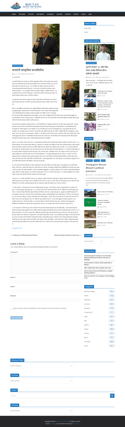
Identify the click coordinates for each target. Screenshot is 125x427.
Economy (50, 14)
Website (13, 296)
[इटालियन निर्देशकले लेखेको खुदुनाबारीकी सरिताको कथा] (90, 117)
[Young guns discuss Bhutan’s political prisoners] (99, 150)
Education (89, 160)
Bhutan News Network (28, 74)
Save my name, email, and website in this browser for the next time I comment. (39, 308)
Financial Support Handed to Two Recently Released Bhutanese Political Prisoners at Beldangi (97, 257)
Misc (90, 14)
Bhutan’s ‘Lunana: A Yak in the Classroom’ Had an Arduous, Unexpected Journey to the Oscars (105, 104)
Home (14, 14)
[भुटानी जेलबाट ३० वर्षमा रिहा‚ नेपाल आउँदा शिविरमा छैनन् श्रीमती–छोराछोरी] (99, 52)
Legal (85, 316)
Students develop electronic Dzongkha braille (104, 202)
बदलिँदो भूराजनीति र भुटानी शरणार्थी (104, 125)
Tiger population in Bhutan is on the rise (104, 213)
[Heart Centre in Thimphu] (90, 193)
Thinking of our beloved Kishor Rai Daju (105, 92)
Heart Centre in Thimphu (105, 192)
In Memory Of (88, 312)
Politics (31, 14)
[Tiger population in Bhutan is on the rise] (90, 214)
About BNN (87, 28)
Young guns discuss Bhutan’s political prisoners (96, 168)
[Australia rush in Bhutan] (90, 224)
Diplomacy (40, 14)
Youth (83, 14)
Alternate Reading (17, 65)
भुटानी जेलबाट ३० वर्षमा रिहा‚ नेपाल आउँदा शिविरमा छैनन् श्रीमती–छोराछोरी (97, 70)
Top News (22, 14)
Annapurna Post (17, 228)
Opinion (68, 14)
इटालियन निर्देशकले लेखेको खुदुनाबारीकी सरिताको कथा (104, 115)
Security (86, 333)
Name (13, 277)
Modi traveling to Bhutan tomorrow (66, 235)
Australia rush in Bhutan (105, 223)
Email (12, 287)
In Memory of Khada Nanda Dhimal (25, 235)
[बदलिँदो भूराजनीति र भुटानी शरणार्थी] (90, 127)
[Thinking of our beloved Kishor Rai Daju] (90, 93)
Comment (14, 252)
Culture (59, 14)
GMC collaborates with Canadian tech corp (97, 268)
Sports (76, 14)
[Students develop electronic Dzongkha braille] (90, 203)
